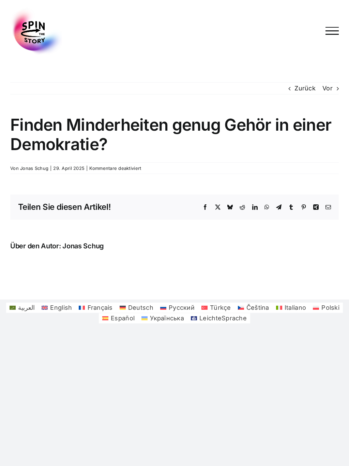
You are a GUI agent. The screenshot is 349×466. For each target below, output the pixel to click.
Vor (327, 88)
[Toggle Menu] (332, 31)
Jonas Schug (34, 168)
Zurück (305, 88)
